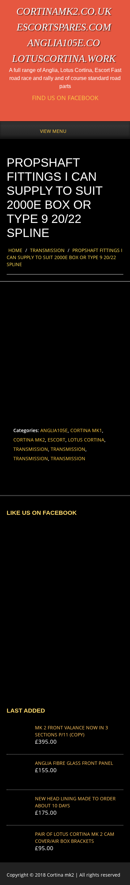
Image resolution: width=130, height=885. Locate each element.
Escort (56, 439)
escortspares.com (64, 26)
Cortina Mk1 (86, 430)
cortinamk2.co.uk (63, 11)
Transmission (47, 250)
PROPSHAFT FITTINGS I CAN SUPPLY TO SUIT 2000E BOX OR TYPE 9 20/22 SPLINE (64, 257)
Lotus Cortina (86, 439)
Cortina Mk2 (29, 439)
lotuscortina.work (64, 58)
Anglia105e (54, 430)
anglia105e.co (63, 42)
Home (15, 250)
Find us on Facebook (65, 97)
